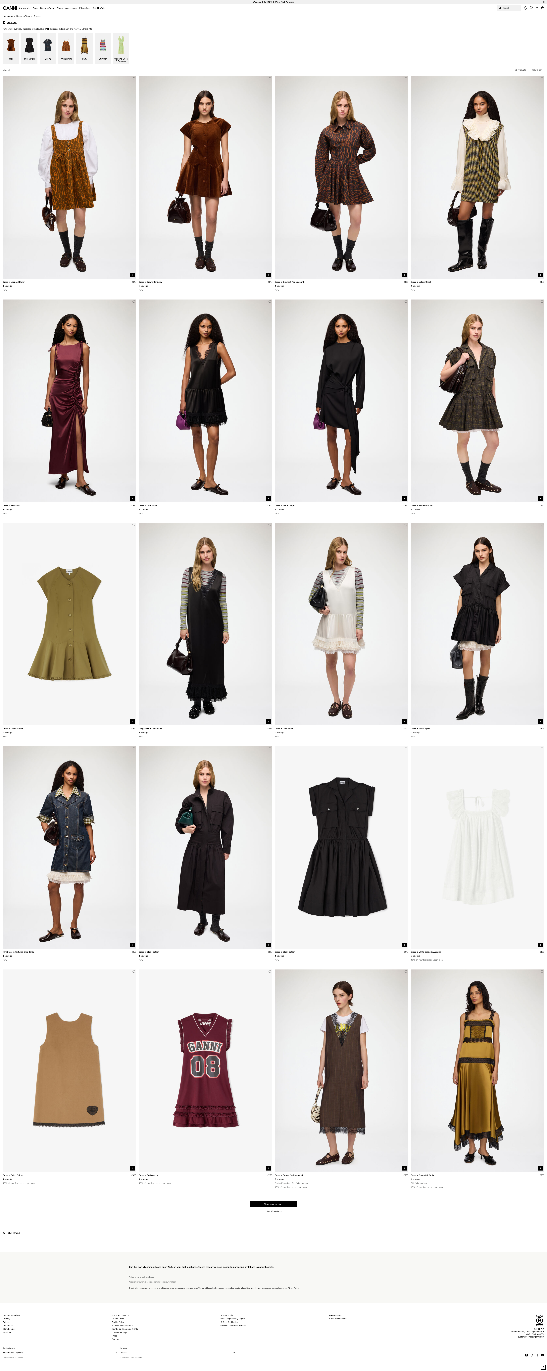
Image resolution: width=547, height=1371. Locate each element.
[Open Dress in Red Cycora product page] (205, 1070)
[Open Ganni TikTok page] (532, 1355)
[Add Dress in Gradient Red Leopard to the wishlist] (406, 78)
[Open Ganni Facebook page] (537, 1355)
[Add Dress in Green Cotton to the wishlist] (134, 525)
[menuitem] (24, 8)
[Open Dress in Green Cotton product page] (69, 624)
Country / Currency (9, 1348)
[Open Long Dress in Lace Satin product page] (205, 624)
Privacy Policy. (293, 1288)
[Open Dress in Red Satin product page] (69, 401)
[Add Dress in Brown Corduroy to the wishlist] (270, 78)
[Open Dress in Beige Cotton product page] (69, 1070)
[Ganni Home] (10, 8)
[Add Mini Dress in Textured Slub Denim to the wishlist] (134, 748)
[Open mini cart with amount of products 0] (542, 8)
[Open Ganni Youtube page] (542, 1355)
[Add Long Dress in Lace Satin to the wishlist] (270, 525)
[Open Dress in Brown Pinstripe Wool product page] (341, 1070)
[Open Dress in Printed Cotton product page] (477, 401)
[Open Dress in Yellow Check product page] (477, 177)
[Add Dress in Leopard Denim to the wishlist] (134, 78)
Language (124, 1348)
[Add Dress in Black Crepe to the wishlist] (406, 302)
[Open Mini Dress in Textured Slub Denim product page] (69, 847)
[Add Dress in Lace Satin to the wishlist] (270, 302)
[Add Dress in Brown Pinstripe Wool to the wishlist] (406, 972)
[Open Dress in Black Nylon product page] (477, 624)
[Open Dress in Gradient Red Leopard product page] (341, 177)
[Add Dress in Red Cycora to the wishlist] (270, 972)
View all (6, 70)
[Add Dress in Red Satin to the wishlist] (134, 302)
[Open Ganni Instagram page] (526, 1355)
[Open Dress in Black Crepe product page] (341, 401)
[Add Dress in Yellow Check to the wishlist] (542, 78)
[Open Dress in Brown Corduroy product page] (205, 177)
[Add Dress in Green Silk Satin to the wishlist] (542, 972)
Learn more (438, 960)
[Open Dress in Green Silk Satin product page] (477, 1070)
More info (87, 29)
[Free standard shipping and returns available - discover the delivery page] (273, 2)
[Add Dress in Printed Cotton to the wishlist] (542, 302)
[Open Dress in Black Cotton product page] (205, 847)
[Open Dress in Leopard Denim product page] (69, 177)
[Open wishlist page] (531, 8)
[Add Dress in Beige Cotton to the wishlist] (134, 972)
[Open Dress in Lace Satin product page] (205, 401)
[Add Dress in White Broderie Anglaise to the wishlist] (542, 748)
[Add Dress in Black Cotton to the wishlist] (270, 748)
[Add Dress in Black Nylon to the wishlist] (542, 525)
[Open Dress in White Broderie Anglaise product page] (477, 847)
